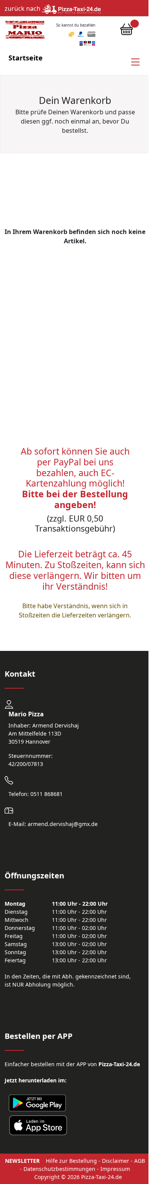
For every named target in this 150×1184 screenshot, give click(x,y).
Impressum (115, 1168)
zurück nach (23, 8)
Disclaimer (115, 1160)
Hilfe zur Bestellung (71, 1160)
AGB (139, 1160)
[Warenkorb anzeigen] (126, 31)
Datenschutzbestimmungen (59, 1168)
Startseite (25, 57)
